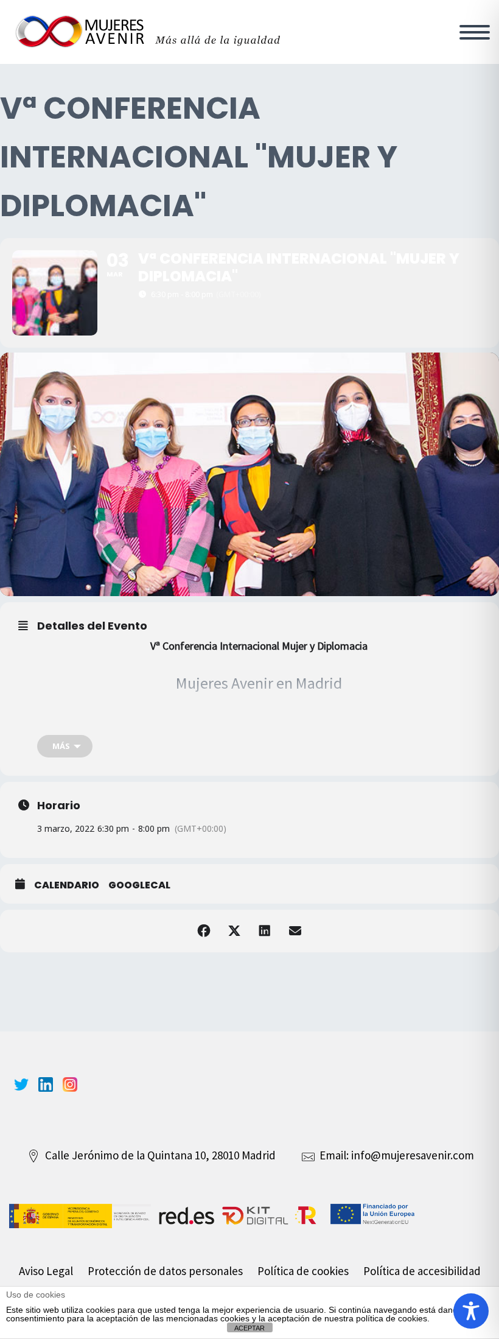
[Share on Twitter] (234, 931)
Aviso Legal (46, 1270)
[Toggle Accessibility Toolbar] (471, 1311)
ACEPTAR (249, 1328)
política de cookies (391, 1318)
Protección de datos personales (165, 1270)
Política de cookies (303, 1270)
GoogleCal (139, 885)
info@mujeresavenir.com (412, 1155)
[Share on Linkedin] (265, 931)
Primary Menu (474, 32)
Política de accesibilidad (422, 1270)
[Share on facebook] (204, 931)
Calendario (66, 885)
